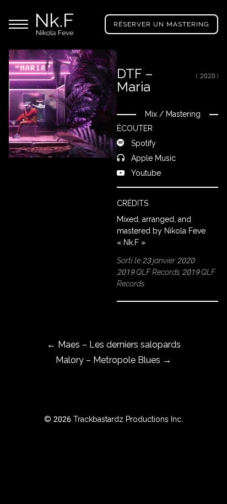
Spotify (143, 143)
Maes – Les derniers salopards (114, 344)
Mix (151, 114)
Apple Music (153, 158)
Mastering (183, 114)
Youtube (146, 173)
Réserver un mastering (161, 24)
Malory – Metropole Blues (113, 360)
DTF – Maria (135, 80)
